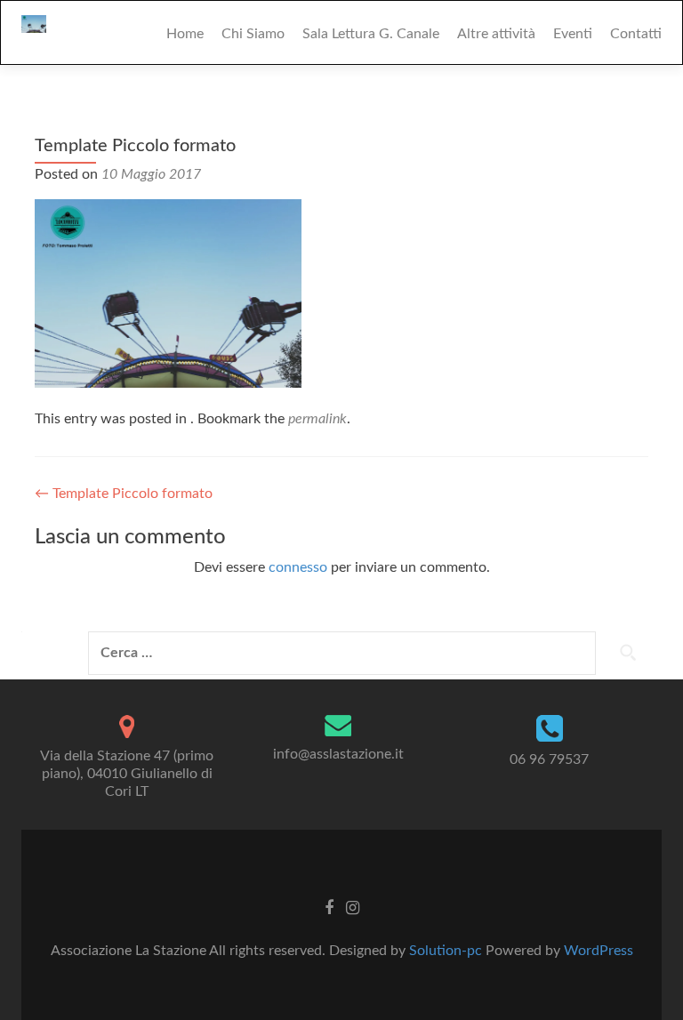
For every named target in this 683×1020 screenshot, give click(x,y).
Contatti (636, 34)
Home (185, 34)
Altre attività (496, 34)
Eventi (572, 34)
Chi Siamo (253, 34)
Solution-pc (447, 951)
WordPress (598, 951)
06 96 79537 (549, 759)
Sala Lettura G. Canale (370, 34)
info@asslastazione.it (338, 754)
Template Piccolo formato (124, 493)
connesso (298, 567)
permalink (317, 419)
